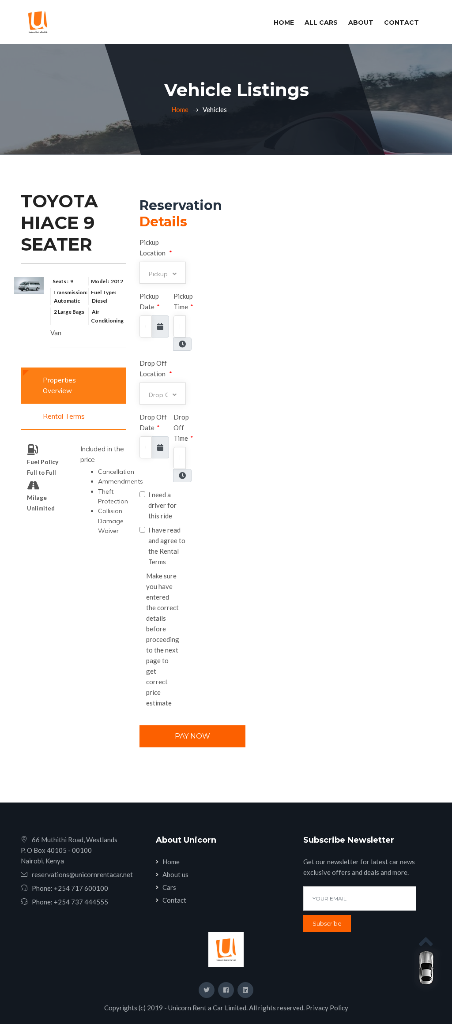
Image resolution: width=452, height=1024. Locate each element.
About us (175, 874)
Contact (401, 22)
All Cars (321, 22)
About (360, 22)
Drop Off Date (153, 422)
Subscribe (327, 923)
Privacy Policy (327, 1008)
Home (286, 22)
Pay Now (192, 736)
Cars (169, 887)
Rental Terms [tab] (64, 416)
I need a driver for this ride (162, 505)
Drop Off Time (183, 427)
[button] (162, 273)
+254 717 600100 (81, 888)
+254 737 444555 (81, 902)
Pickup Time (183, 301)
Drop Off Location (155, 368)
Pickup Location (155, 247)
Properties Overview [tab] (59, 385)
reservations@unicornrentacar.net (82, 874)
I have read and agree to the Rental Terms (166, 546)
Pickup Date (149, 301)
